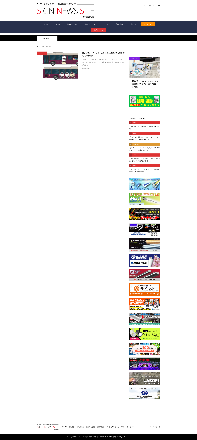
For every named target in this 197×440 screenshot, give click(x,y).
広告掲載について (102, 427)
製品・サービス (90, 24)
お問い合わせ (115, 427)
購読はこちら (98, 30)
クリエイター (148, 24)
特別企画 (133, 24)
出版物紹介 (80, 427)
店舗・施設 (119, 24)
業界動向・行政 (72, 24)
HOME (46, 24)
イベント (105, 24)
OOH (58, 24)
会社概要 (72, 427)
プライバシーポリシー (128, 427)
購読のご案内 (90, 427)
